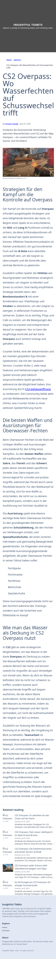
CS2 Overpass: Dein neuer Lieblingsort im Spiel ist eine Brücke (33, 834)
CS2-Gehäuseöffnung (38, 389)
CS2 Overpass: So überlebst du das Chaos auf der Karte (32, 817)
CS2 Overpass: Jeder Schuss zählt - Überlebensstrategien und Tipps (31, 867)
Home (8, 60)
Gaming (17, 60)
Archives (6, 930)
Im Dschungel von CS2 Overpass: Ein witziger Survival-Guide (33, 884)
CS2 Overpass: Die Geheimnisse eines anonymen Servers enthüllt (33, 850)
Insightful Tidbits (28, 25)
